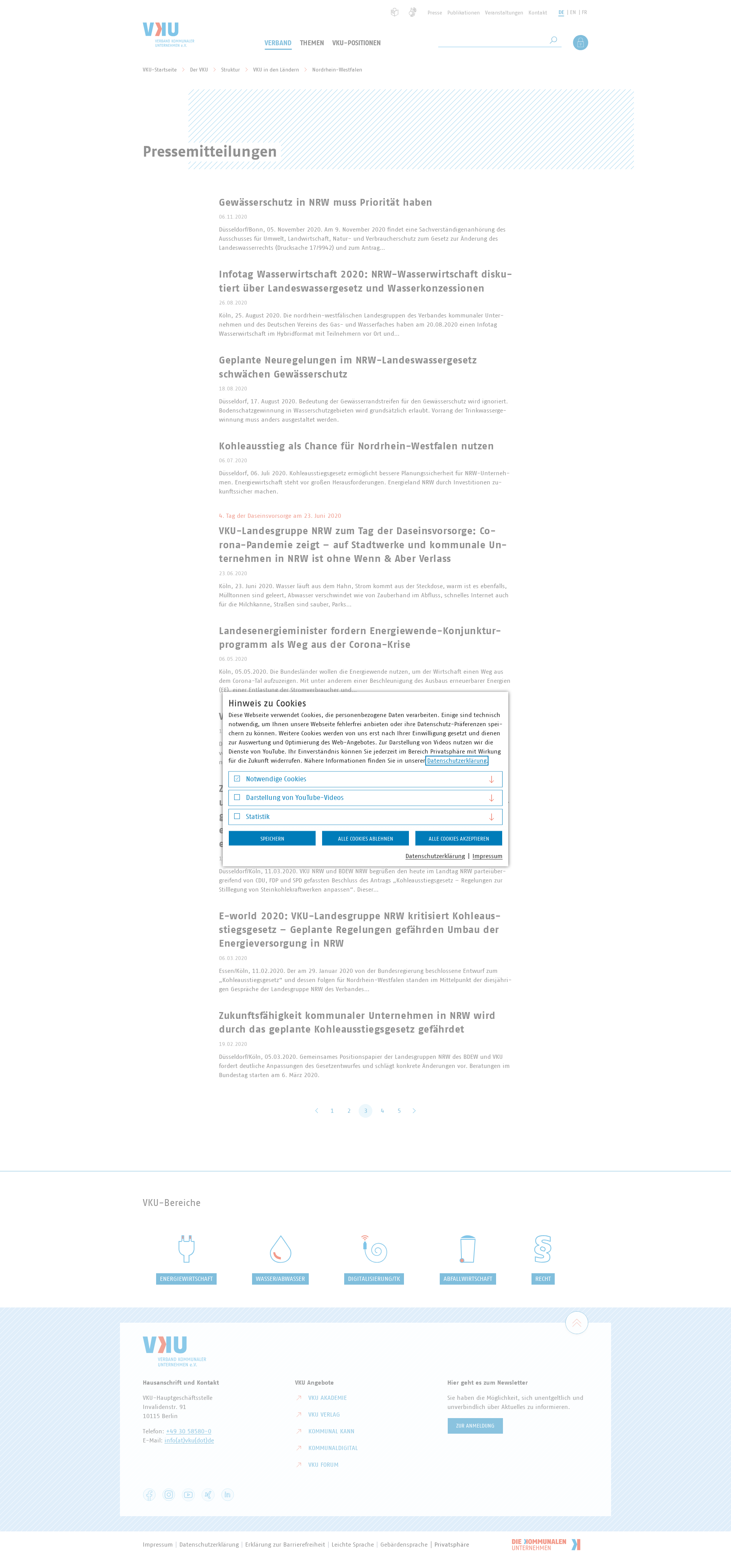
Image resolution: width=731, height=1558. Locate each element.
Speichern (272, 838)
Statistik (258, 816)
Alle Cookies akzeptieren (459, 838)
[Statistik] (237, 818)
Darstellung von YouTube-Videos (294, 798)
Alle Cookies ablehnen (365, 838)
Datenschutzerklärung (457, 760)
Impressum (487, 856)
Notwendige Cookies (276, 779)
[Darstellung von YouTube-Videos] (237, 799)
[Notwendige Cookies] (237, 780)
